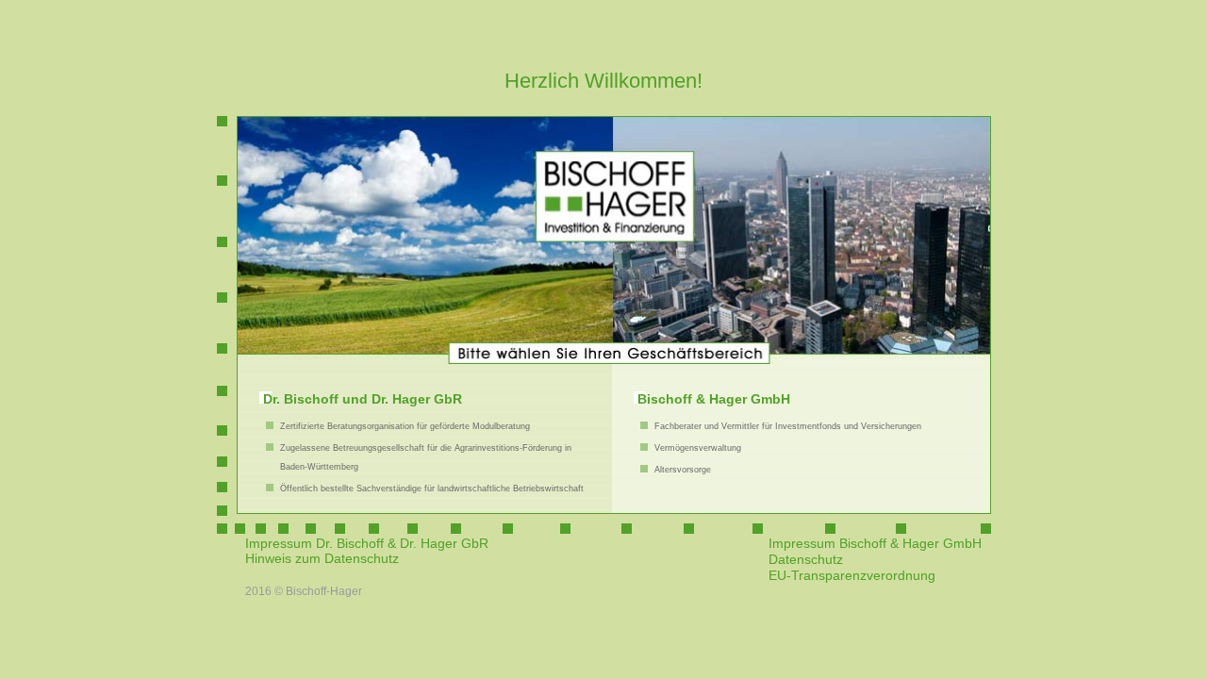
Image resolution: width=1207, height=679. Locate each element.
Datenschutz (806, 559)
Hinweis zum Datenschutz (322, 558)
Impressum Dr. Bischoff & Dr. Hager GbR (366, 543)
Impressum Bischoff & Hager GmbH (875, 543)
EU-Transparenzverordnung (852, 575)
